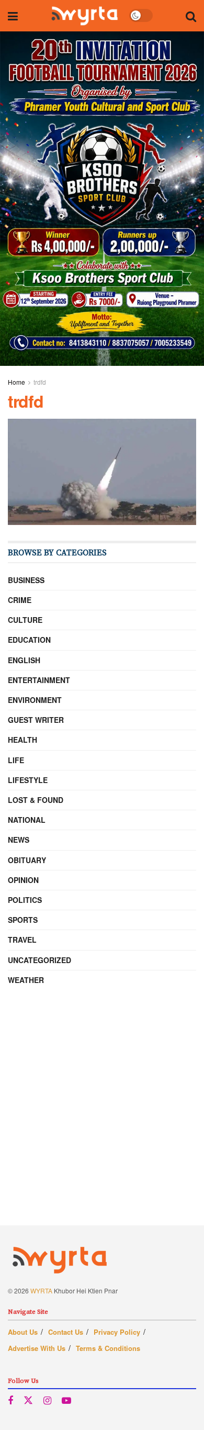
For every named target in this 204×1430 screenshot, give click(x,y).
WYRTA (41, 1290)
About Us (23, 1332)
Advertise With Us (36, 1348)
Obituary (27, 860)
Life (16, 760)
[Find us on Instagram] (47, 1400)
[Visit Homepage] (84, 15)
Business (26, 580)
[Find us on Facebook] (10, 1400)
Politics (25, 900)
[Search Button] (191, 15)
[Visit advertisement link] (102, 198)
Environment (35, 700)
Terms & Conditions (108, 1348)
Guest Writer (36, 719)
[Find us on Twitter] (28, 1400)
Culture (25, 620)
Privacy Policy (117, 1332)
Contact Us (65, 1332)
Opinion (23, 880)
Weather (26, 980)
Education (29, 639)
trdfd (39, 381)
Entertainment (39, 680)
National (27, 819)
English (24, 660)
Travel (22, 939)
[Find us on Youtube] (66, 1400)
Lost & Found (35, 800)
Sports (23, 919)
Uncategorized (39, 960)
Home (16, 381)
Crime (19, 600)
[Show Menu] (13, 15)
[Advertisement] (102, 1123)
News (18, 839)
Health (22, 739)
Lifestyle (28, 780)
